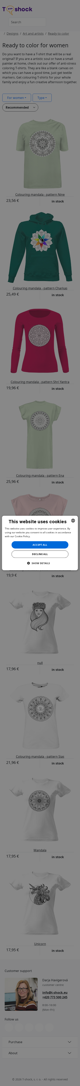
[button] (40, 563)
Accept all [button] (40, 544)
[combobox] (73, 521)
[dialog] (40, 543)
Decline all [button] (40, 554)
